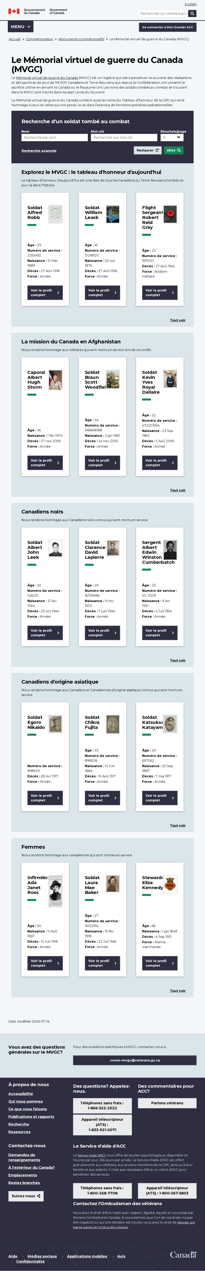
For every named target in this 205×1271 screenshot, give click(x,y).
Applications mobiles (87, 1256)
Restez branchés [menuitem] (24, 1183)
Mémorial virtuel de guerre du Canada (47, 78)
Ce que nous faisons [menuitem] (27, 1109)
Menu (22, 26)
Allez (171, 150)
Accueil (15, 39)
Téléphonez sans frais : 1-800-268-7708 (102, 1190)
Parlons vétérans (167, 1103)
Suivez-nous (28, 1197)
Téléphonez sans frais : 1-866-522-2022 (102, 1106)
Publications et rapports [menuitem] (31, 1117)
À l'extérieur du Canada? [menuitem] (31, 1167)
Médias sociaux (42, 1256)
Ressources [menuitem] (19, 1132)
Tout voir (178, 320)
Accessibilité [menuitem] (20, 1094)
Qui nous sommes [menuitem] (25, 1101)
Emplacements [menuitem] (22, 1175)
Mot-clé (97, 131)
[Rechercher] (192, 13)
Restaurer (145, 150)
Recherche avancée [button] (39, 151)
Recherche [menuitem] (18, 1124)
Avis (121, 1256)
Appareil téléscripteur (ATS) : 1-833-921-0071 (102, 1124)
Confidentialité (30, 1261)
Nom (25, 131)
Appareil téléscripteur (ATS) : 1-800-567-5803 (167, 1190)
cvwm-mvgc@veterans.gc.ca (135, 1060)
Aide (12, 1256)
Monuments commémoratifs (81, 39)
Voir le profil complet (41, 292)
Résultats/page (172, 131)
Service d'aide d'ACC (92, 1155)
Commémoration (39, 39)
